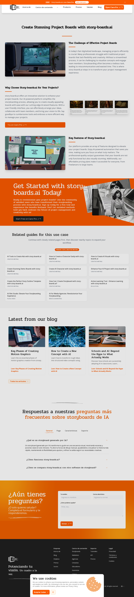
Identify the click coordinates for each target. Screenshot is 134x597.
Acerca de (27, 7)
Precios (79, 7)
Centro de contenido (44, 7)
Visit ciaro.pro (81, 2)
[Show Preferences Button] (53, 592)
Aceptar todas (40, 592)
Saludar (90, 7)
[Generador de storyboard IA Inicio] (15, 7)
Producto (67, 7)
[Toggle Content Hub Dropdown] (57, 7)
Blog (99, 7)
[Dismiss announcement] (125, 2)
